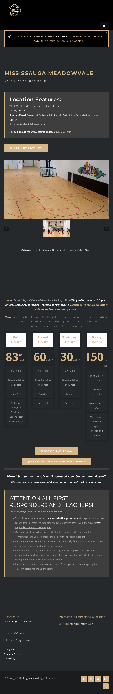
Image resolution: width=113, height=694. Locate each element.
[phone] (106, 686)
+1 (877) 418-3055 (21, 621)
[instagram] (91, 679)
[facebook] (84, 679)
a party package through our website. (58, 321)
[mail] (106, 679)
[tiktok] (98, 679)
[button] (6, 229)
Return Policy (9, 658)
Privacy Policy (9, 649)
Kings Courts (29, 678)
